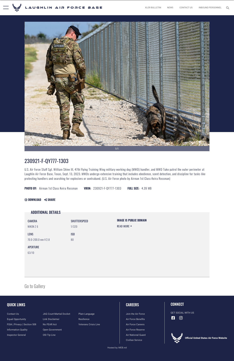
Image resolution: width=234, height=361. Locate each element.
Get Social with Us (182, 312)
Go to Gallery (35, 285)
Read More (123, 226)
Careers (132, 304)
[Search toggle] (228, 7)
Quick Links (16, 304)
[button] (5, 7)
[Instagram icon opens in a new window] (181, 317)
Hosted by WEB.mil (117, 347)
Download (34, 200)
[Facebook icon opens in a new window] (173, 317)
